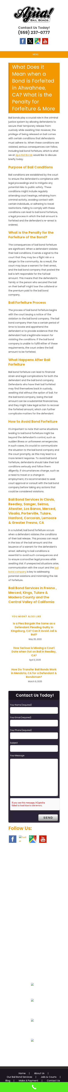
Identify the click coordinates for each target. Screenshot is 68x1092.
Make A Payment (28, 1080)
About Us (39, 1073)
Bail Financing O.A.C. (32, 1048)
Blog (7, 1080)
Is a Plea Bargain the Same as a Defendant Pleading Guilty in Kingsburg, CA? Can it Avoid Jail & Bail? (34, 629)
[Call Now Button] (34, 1087)
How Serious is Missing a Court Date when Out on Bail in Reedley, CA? (34, 651)
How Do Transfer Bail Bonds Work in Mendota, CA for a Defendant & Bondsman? (34, 673)
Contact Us (53, 1080)
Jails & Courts (48, 1077)
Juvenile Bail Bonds (32, 1008)
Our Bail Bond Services (19, 1077)
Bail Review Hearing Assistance (32, 1028)
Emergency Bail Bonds (32, 992)
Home (22, 1073)
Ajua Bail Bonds (24, 155)
